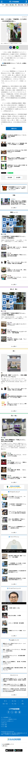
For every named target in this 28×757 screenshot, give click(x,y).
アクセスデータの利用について (7, 721)
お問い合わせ (4, 722)
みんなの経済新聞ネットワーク (14, 740)
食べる (7, 4)
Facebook (8, 712)
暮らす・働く (20, 4)
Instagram (15, 712)
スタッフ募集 (4, 726)
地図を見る (14, 128)
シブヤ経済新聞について (6, 717)
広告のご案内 (4, 724)
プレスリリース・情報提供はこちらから (9, 719)
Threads (19, 712)
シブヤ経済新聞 (14, 2)
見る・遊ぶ (12, 4)
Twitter (12, 712)
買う (16, 4)
